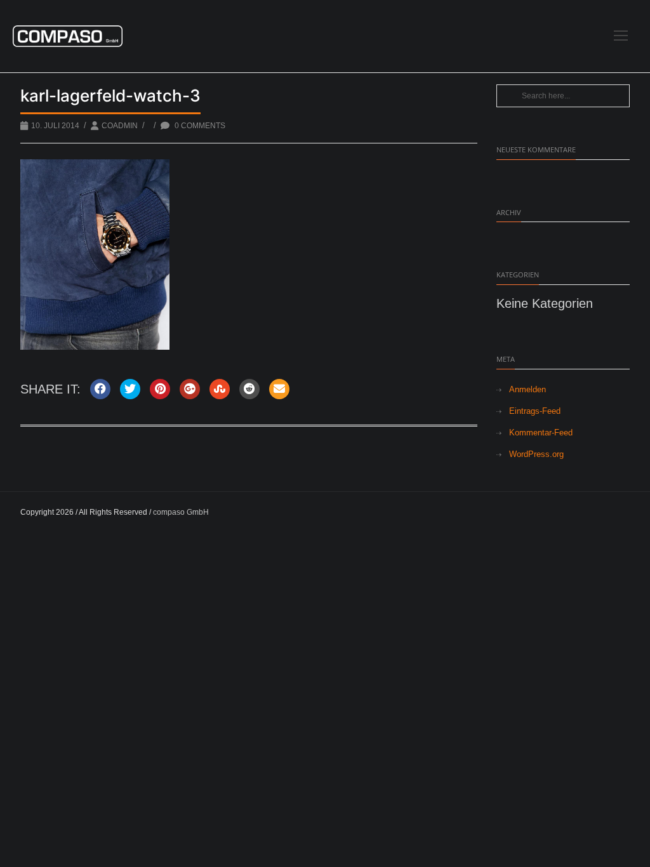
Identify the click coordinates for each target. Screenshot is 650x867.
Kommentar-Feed (541, 432)
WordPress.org (536, 454)
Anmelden (527, 389)
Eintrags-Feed (534, 411)
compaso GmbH (181, 512)
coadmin (120, 125)
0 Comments (199, 125)
